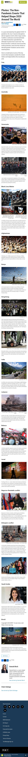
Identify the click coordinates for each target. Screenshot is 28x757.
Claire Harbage (5, 24)
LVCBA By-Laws (6, 732)
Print (25, 24)
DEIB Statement (6, 719)
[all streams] (26, 755)
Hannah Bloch (9, 22)
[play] (2, 755)
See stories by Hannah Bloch (17, 680)
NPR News (5, 655)
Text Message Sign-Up (8, 741)
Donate (23, 2)
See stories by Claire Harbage (9, 690)
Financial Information (7, 729)
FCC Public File (6, 726)
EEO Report (5, 723)
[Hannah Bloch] (4, 668)
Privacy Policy (6, 735)
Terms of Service (7, 738)
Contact (4, 716)
